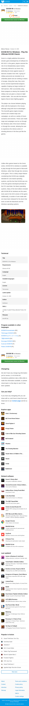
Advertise (3, 687)
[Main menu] (27, 1)
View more (14, 671)
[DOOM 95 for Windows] (3, 10)
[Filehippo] (5, 1)
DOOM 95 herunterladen (8, 330)
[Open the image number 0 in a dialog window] (13, 216)
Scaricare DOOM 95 (6, 344)
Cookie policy (19, 684)
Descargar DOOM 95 (7, 341)
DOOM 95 (13, 9)
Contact (3, 684)
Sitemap (3, 690)
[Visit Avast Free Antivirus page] (14, 16)
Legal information (20, 690)
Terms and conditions (21, 681)
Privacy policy (19, 687)
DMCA (17, 693)
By (9, 11)
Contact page (16, 401)
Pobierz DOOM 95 (6, 346)
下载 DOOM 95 (5, 338)
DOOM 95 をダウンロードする (9, 335)
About (2, 681)
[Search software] (24, 1)
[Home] (1, 5)
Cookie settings (19, 696)
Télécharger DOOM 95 (7, 333)
